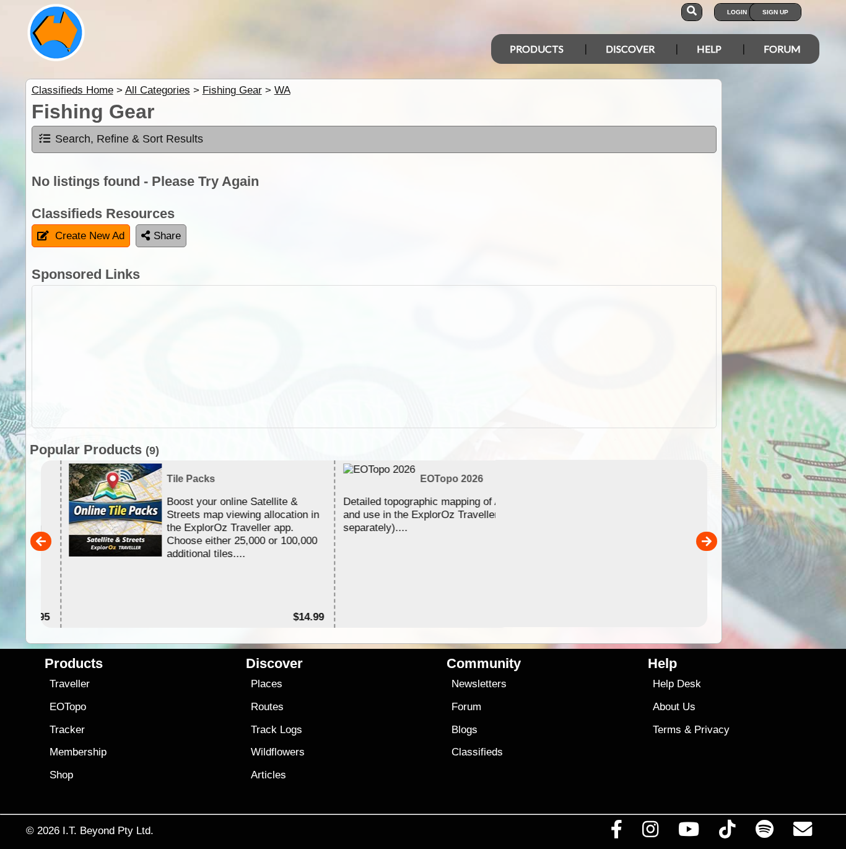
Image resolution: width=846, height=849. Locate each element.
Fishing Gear (232, 90)
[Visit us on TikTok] (727, 832)
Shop (61, 775)
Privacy (712, 730)
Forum (782, 49)
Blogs (464, 730)
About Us (674, 707)
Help (709, 49)
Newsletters (479, 684)
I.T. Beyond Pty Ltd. (108, 830)
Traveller (70, 684)
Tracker (67, 730)
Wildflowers (278, 752)
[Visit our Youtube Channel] (689, 832)
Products (537, 49)
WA (282, 90)
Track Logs (276, 730)
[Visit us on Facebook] (616, 832)
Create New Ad (89, 236)
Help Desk (677, 684)
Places (266, 684)
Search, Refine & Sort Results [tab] (129, 139)
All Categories (157, 90)
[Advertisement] (374, 356)
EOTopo (68, 707)
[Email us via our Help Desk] (802, 832)
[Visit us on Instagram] (650, 832)
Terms (667, 730)
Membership (78, 752)
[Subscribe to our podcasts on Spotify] (764, 832)
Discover (630, 49)
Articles (268, 775)
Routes (267, 707)
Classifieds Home (72, 90)
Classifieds (477, 752)
